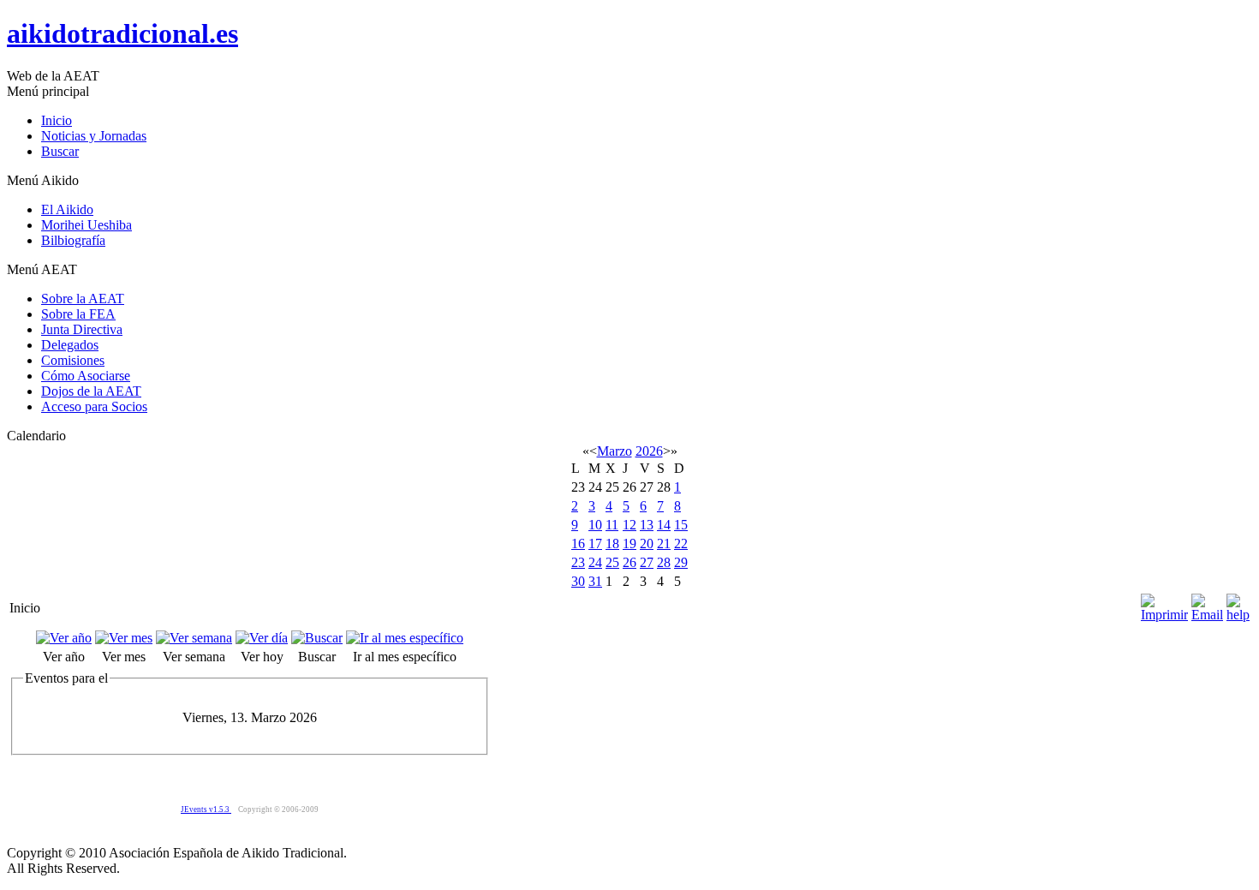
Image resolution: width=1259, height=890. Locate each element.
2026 (649, 451)
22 (681, 543)
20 (646, 543)
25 (612, 562)
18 (612, 543)
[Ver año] (64, 637)
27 (646, 562)
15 (681, 524)
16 (578, 543)
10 (595, 524)
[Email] (1207, 603)
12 (629, 524)
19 (629, 543)
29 (681, 562)
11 (612, 524)
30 (578, 581)
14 (664, 524)
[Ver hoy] (262, 637)
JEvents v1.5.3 (206, 809)
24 (595, 562)
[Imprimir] (1164, 603)
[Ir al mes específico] (404, 637)
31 (595, 581)
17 (595, 543)
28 (664, 562)
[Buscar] (317, 637)
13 (646, 524)
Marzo (614, 451)
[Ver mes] (123, 637)
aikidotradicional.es (122, 33)
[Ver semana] (194, 637)
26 (629, 562)
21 (664, 543)
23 (578, 562)
